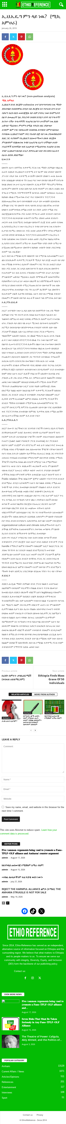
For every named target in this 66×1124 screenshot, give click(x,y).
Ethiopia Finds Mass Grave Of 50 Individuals (51, 679)
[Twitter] (13, 36)
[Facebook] (5, 36)
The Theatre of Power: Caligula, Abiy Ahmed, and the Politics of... (42, 1038)
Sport (4, 1097)
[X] (40, 978)
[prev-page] (31, 730)
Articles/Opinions (10, 1076)
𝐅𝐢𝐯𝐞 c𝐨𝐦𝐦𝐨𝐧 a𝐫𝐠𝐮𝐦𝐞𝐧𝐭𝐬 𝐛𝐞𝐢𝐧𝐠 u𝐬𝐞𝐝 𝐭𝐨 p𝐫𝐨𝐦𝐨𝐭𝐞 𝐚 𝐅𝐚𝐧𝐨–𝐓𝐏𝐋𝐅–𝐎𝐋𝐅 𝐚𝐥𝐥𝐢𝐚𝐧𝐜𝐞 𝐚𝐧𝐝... (43, 1004)
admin (5, 857)
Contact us (28, 1114)
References (7, 1082)
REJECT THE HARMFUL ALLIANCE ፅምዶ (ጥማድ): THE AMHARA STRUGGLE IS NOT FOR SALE (31, 890)
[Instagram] (33, 978)
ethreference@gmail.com (39, 971)
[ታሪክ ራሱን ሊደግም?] (11, 709)
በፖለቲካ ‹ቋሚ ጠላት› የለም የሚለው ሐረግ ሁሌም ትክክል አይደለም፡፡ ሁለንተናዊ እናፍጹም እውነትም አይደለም (32, 720)
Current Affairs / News (13, 1071)
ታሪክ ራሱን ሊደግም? (9, 721)
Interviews (7, 1092)
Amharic (6, 718)
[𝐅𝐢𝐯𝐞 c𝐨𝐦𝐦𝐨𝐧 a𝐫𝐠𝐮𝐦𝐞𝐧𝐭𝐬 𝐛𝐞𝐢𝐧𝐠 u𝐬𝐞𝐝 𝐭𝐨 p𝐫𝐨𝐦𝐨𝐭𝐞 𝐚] (10, 1006)
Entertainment (9, 1087)
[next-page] (35, 730)
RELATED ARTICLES (20, 694)
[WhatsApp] (29, 36)
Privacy (40, 1114)
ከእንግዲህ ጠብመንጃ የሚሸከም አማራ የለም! (53, 717)
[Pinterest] (21, 36)
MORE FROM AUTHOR (44, 694)
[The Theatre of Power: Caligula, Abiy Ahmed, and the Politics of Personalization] (10, 1041)
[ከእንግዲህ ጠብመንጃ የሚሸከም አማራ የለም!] (54, 707)
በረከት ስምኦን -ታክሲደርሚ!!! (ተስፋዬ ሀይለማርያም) (16, 677)
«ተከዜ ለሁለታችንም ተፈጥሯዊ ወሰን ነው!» (22, 877)
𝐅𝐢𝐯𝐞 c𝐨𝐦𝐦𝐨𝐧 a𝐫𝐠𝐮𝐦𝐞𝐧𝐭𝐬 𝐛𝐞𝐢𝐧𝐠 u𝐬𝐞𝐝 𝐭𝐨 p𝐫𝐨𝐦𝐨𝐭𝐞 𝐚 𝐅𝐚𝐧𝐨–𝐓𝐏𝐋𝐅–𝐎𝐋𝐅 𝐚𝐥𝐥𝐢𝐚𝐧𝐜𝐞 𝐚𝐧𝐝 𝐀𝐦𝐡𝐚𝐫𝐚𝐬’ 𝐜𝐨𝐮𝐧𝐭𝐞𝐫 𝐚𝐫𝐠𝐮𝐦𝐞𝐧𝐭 (32, 851)
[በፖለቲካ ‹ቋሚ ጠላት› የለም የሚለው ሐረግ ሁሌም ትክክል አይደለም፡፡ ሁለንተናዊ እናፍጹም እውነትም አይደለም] (33, 707)
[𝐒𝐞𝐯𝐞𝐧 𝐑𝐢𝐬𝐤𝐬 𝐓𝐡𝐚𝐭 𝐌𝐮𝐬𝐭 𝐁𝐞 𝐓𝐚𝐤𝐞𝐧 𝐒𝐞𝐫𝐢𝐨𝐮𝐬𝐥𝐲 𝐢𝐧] (10, 1023)
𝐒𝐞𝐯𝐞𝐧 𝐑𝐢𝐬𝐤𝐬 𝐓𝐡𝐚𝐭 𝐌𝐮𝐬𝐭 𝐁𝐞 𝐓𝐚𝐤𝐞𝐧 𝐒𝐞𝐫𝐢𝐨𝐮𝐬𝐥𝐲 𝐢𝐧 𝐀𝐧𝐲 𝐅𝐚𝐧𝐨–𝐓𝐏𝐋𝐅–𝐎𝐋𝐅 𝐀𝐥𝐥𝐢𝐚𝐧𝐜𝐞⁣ (40, 1022)
